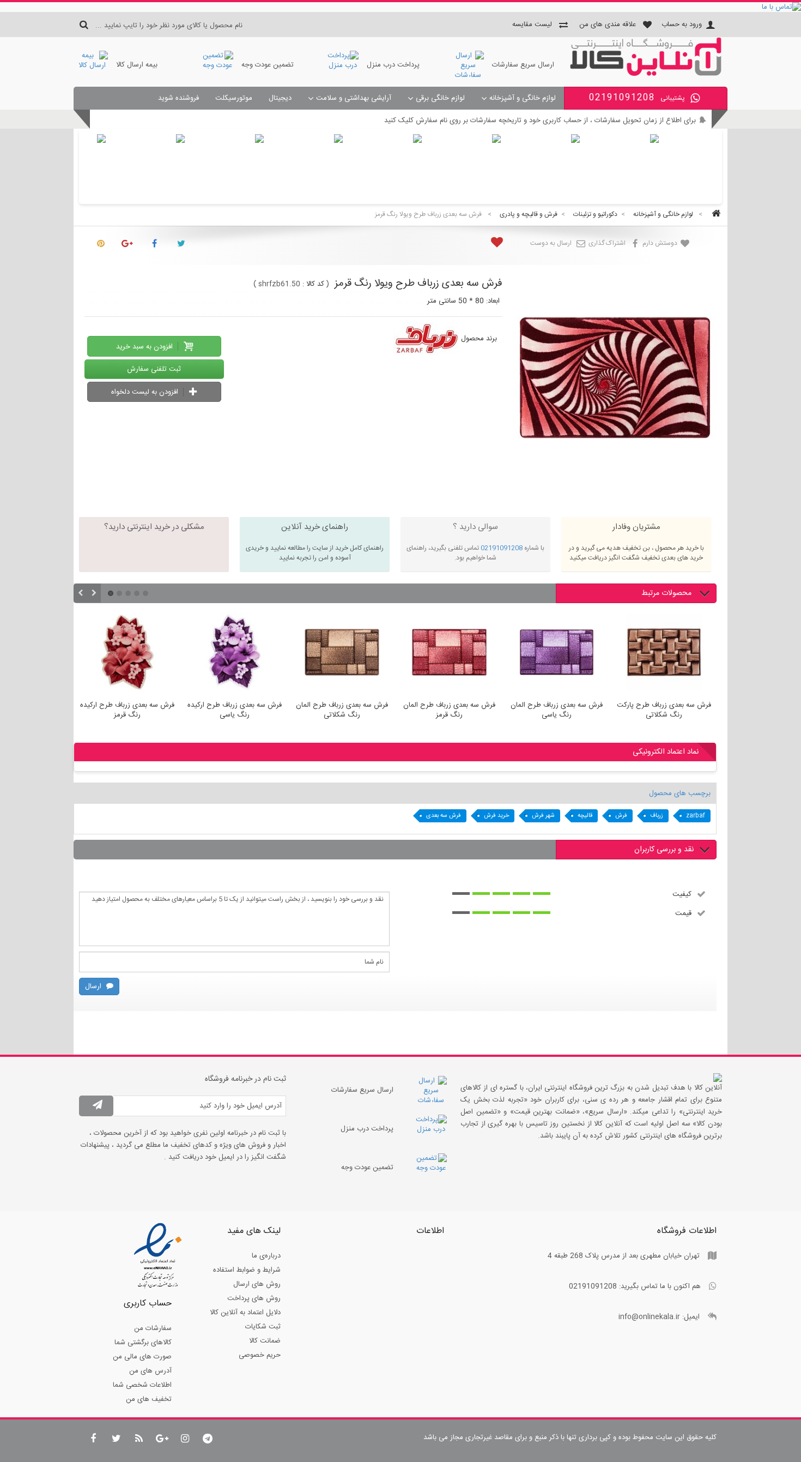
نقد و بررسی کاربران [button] (664, 849)
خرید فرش (496, 816)
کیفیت (681, 893)
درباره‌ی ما (266, 1256)
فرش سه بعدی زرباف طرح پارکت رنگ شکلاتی (664, 710)
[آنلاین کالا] (645, 74)
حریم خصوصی (260, 1355)
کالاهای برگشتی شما (143, 1343)
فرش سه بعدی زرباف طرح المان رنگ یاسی (557, 710)
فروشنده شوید (178, 98)
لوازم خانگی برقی (440, 98)
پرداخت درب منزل (393, 65)
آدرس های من (150, 1371)
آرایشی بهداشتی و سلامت (353, 98)
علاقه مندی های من (607, 25)
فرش (621, 816)
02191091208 (502, 548)
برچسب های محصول (680, 793)
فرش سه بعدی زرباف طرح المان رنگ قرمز (449, 710)
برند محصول (479, 339)
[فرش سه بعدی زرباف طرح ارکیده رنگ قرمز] (127, 653)
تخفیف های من (149, 1399)
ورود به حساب (682, 25)
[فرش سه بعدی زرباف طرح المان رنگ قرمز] (449, 653)
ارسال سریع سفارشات (523, 65)
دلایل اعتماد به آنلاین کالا (245, 1313)
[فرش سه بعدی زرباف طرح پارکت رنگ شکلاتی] (664, 653)
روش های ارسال (257, 1284)
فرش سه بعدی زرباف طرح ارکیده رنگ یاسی (234, 710)
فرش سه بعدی (443, 816)
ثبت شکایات (263, 1327)
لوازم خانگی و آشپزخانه (522, 98)
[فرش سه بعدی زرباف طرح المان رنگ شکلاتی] (342, 653)
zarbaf (695, 816)
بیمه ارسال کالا (136, 65)
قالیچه (585, 816)
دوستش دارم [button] (660, 243)
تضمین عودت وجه (267, 65)
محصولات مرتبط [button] (667, 593)
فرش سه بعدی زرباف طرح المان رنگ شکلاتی (342, 710)
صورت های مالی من (142, 1357)
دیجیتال (280, 98)
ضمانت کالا (265, 1341)
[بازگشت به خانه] (714, 214)
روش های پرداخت (254, 1298)
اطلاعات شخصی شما (142, 1385)
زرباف (656, 816)
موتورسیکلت (233, 98)
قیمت (683, 912)
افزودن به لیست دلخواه (145, 392)
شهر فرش (543, 816)
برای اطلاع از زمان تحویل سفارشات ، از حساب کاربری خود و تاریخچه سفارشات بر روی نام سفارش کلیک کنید (540, 121)
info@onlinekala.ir (649, 1317)
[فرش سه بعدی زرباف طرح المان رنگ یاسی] (556, 653)
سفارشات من (153, 1328)
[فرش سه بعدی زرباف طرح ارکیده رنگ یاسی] (234, 653)
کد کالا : (313, 284)
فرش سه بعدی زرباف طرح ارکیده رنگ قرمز (127, 710)
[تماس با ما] (400, 7)
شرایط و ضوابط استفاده (247, 1270)
